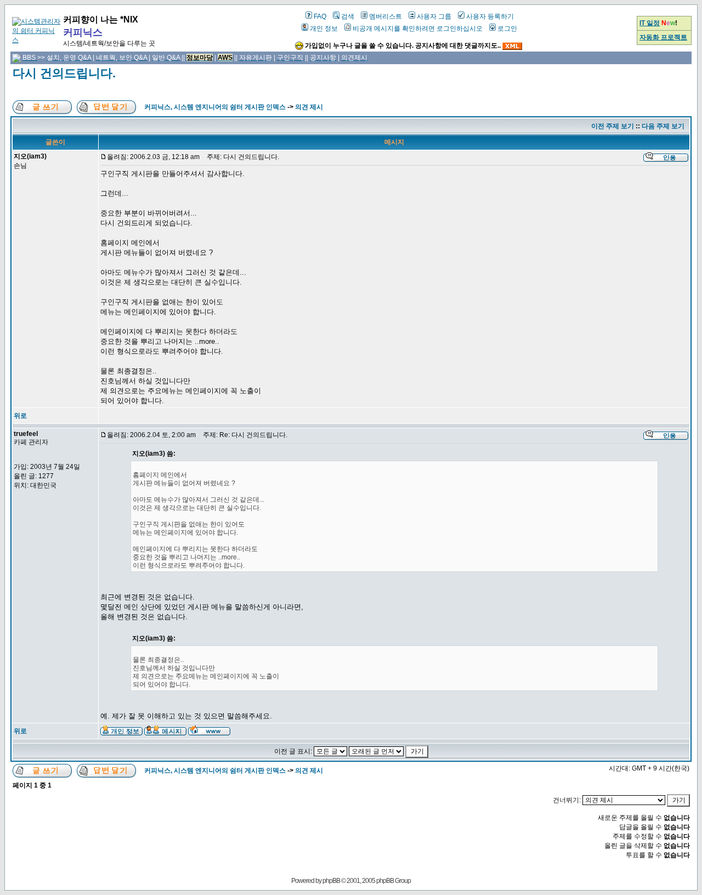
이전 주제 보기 (612, 126)
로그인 (507, 28)
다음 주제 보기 (663, 126)
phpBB (331, 881)
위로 (20, 416)
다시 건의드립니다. (64, 73)
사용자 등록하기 (490, 16)
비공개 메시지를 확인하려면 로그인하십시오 (418, 28)
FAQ (320, 16)
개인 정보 (324, 28)
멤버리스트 (385, 16)
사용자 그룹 (434, 16)
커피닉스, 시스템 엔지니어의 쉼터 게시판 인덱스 (215, 107)
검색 (347, 16)
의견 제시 (309, 107)
